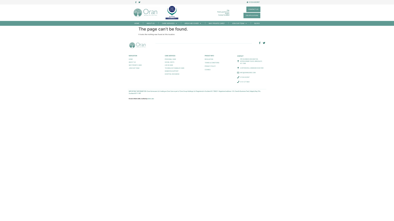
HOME (136, 23)
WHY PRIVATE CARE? (217, 23)
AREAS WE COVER (192, 23)
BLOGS (257, 23)
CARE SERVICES (168, 23)
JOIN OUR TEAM (238, 23)
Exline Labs (151, 98)
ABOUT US (151, 23)
